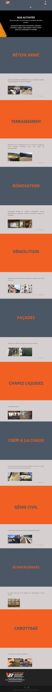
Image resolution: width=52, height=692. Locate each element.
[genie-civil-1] (14, 543)
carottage (34, 29)
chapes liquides (27, 27)
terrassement (30, 25)
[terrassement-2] (26, 161)
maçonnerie (14, 25)
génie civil (18, 29)
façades (19, 27)
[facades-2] (26, 356)
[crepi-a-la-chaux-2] (26, 480)
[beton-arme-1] (14, 94)
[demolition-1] (14, 292)
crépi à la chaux (36, 27)
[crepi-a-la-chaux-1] (14, 480)
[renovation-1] (14, 227)
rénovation (37, 25)
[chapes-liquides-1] (14, 419)
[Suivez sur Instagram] (45, 4)
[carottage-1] (14, 666)
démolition (13, 27)
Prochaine (41, 96)
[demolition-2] (26, 292)
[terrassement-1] (14, 161)
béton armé (21, 25)
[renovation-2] (26, 227)
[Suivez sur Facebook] (45, 1)
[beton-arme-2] (26, 94)
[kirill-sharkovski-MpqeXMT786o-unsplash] (14, 607)
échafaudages (26, 29)
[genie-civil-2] (26, 543)
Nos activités (26, 17)
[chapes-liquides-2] (26, 419)
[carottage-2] (26, 666)
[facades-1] (14, 356)
